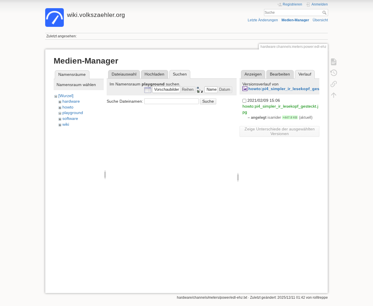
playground (72, 112)
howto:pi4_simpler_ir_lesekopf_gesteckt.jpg (292, 88)
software (70, 118)
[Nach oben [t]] (333, 95)
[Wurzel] (65, 95)
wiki (65, 124)
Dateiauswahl (124, 74)
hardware (71, 101)
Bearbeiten (280, 74)
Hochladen (154, 74)
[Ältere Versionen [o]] (333, 72)
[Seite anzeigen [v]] (333, 61)
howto (67, 107)
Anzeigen (253, 74)
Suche (325, 13)
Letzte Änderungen (263, 20)
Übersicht (320, 20)
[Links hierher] (333, 84)
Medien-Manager (295, 20)
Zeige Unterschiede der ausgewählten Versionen (279, 131)
